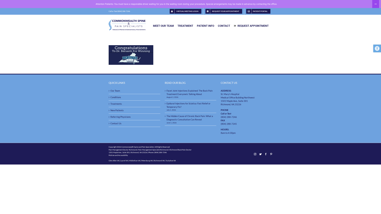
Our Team (115, 90)
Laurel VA (124, 160)
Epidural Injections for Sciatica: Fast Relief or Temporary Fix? (188, 105)
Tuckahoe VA (171, 160)
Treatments (116, 103)
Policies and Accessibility (118, 155)
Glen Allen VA (114, 160)
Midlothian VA (134, 160)
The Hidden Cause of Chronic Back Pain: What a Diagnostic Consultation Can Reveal (190, 118)
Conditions (115, 97)
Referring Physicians (120, 116)
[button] (377, 48)
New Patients (117, 110)
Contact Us (115, 123)
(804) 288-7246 (229, 117)
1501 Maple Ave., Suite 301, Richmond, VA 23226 (128, 152)
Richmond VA (159, 160)
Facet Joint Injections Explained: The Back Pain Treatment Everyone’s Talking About (190, 92)
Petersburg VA (147, 160)
